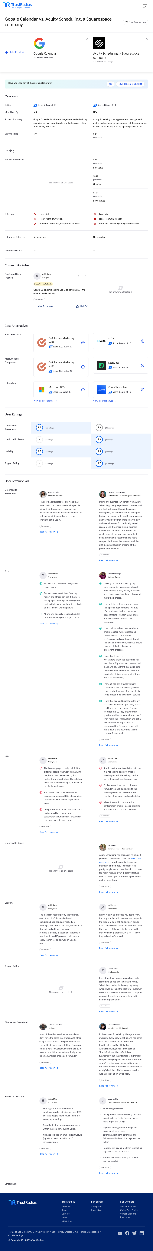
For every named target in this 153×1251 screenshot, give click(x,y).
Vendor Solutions (128, 1207)
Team (64, 1210)
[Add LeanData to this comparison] (142, 365)
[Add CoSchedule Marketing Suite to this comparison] (83, 342)
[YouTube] (120, 1233)
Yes (110, 84)
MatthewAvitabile (55, 1025)
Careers (65, 1214)
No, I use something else (130, 84)
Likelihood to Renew (14, 439)
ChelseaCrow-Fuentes (116, 492)
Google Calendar (44, 53)
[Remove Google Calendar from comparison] (87, 38)
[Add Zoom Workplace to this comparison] (142, 390)
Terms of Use (14, 1232)
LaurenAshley (113, 1099)
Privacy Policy (42, 1232)
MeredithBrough (114, 574)
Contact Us (67, 1221)
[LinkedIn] (141, 1233)
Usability (9, 451)
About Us (66, 1207)
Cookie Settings (15, 1235)
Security (28, 1232)
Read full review (47, 532)
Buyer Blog (96, 1210)
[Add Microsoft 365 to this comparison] (83, 390)
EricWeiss (112, 845)
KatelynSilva (112, 969)
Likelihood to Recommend (11, 428)
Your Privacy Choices (62, 1232)
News (64, 1217)
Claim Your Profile (129, 1210)
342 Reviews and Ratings (43, 57)
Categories (96, 1207)
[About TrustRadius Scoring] (35, 105)
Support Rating (12, 463)
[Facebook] (127, 1233)
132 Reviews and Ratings (103, 62)
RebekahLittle (53, 492)
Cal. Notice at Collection (87, 1232)
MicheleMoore (114, 1025)
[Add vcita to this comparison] (142, 341)
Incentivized (39, 300)
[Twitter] (134, 1233)
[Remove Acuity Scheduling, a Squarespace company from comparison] (147, 38)
